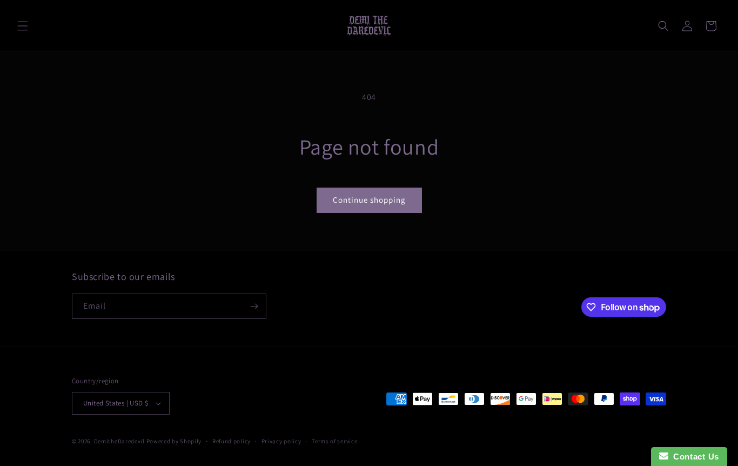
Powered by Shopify (174, 441)
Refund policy (231, 441)
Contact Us (693, 456)
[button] (23, 26)
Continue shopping (369, 200)
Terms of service (334, 441)
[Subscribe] (254, 306)
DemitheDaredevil (119, 441)
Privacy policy (281, 441)
